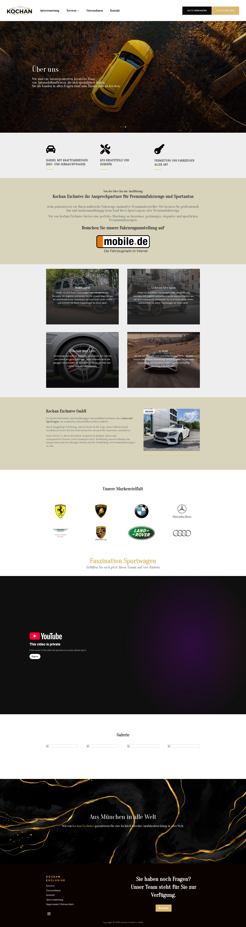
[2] (62, 746)
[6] (143, 746)
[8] (184, 746)
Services (71, 10)
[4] (103, 746)
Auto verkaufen (197, 10)
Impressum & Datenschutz (60, 904)
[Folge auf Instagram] (49, 914)
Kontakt (115, 10)
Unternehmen (95, 10)
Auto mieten (225, 10)
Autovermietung (49, 10)
